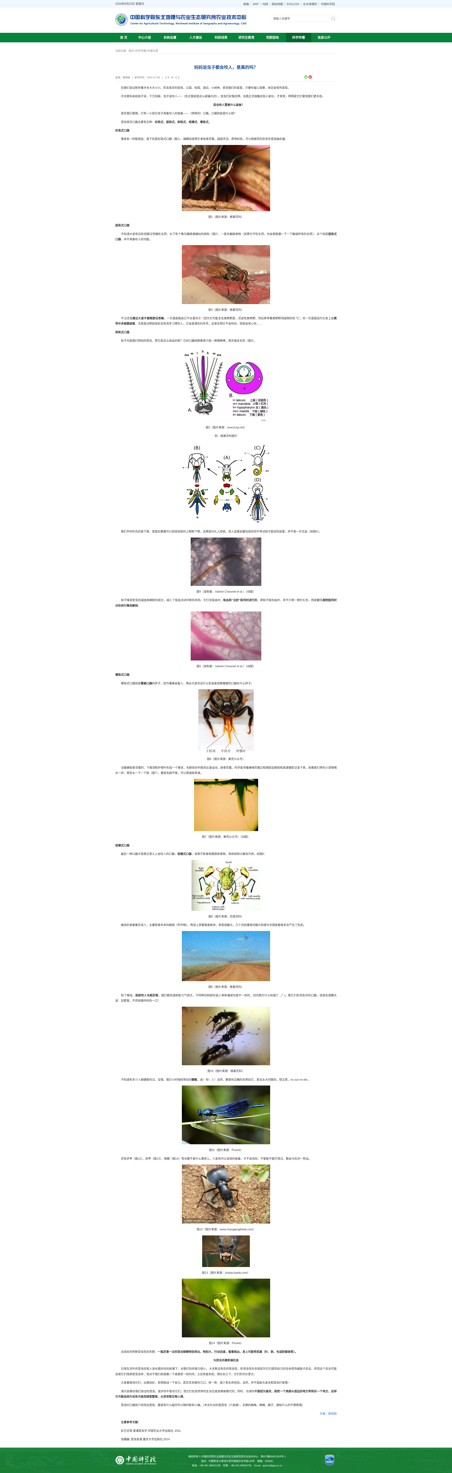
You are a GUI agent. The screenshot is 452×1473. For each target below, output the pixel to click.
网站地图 (277, 4)
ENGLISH (293, 4)
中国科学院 (328, 4)
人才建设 (195, 37)
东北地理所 (310, 4)
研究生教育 (246, 37)
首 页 (123, 37)
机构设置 (170, 37)
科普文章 (153, 50)
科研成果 (221, 37)
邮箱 (246, 4)
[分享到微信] (306, 77)
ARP (256, 4)
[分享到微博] (310, 77)
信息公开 (324, 37)
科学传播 (298, 37)
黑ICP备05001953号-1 (273, 1456)
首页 (131, 50)
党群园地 (272, 37)
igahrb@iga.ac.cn (272, 1465)
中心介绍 (144, 37)
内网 (265, 4)
